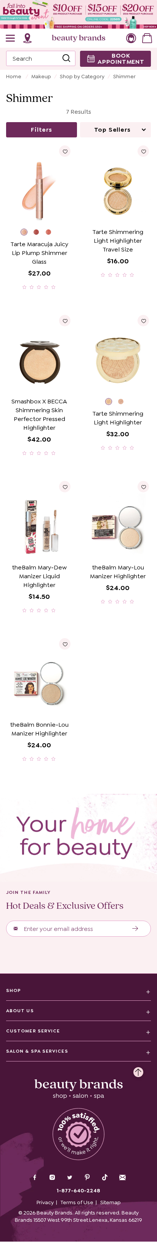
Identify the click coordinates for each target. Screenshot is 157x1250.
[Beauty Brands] (78, 38)
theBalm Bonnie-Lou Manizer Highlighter (39, 729)
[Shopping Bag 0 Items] (147, 38)
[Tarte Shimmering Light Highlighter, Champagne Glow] (111, 402)
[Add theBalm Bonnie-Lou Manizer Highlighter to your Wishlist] (64, 644)
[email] (122, 1177)
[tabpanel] (78, 446)
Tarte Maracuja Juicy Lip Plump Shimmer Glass (39, 253)
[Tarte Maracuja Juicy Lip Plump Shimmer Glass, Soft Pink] (27, 233)
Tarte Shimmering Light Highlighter (117, 418)
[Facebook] (35, 1178)
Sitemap (110, 1202)
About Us (20, 1011)
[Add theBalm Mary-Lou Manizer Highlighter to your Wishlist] (143, 486)
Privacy (45, 1202)
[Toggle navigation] (10, 38)
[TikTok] (105, 1177)
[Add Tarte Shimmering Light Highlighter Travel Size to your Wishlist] (143, 151)
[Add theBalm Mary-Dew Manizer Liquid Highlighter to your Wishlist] (64, 486)
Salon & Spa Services (37, 1051)
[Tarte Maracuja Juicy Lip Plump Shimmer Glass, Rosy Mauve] (40, 233)
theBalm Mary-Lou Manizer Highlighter (118, 571)
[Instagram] (52, 1178)
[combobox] (40, 58)
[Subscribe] (135, 928)
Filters (41, 130)
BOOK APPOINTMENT (121, 59)
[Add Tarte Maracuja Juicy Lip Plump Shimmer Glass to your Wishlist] (64, 151)
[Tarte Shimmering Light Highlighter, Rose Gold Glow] (124, 402)
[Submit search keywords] (66, 58)
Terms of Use (77, 1202)
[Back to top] (138, 1070)
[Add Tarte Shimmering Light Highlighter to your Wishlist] (143, 320)
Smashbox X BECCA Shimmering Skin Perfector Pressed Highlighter (39, 414)
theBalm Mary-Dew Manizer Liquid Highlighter (39, 576)
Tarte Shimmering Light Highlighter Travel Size (117, 240)
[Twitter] (70, 1178)
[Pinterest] (87, 1178)
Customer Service (33, 1031)
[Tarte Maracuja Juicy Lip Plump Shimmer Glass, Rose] (52, 233)
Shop (13, 990)
